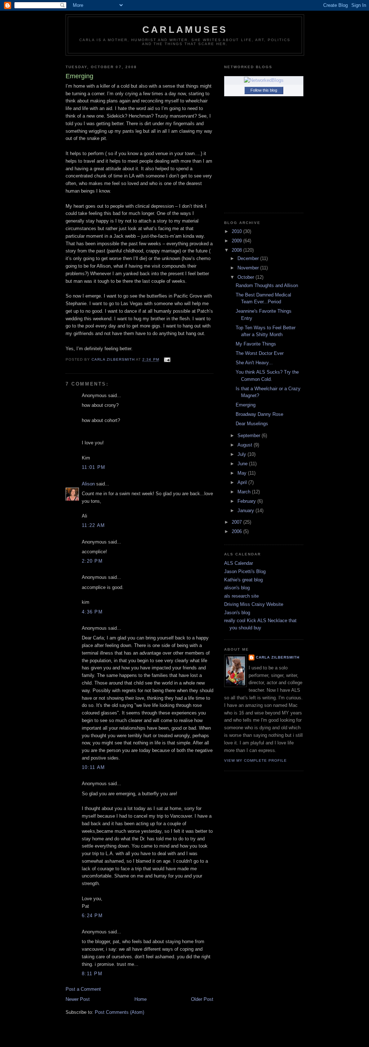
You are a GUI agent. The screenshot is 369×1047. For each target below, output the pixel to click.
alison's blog (237, 587)
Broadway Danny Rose (259, 414)
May (242, 473)
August (245, 445)
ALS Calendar (238, 563)
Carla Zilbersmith (277, 657)
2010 (237, 231)
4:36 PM (92, 612)
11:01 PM (93, 467)
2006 (237, 531)
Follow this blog (263, 90)
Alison (88, 484)
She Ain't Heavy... (254, 362)
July (242, 454)
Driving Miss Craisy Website (253, 604)
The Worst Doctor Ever (260, 353)
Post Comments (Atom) (119, 1012)
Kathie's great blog (243, 579)
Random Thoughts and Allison (267, 285)
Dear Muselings (252, 423)
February (247, 501)
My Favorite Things (256, 344)
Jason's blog (237, 612)
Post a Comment (83, 989)
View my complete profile (255, 760)
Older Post (202, 999)
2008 (237, 250)
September (249, 435)
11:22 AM (93, 525)
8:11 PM (92, 973)
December (248, 258)
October (246, 277)
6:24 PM (92, 915)
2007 (237, 522)
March (244, 491)
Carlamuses (184, 29)
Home (140, 999)
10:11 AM (93, 767)
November (248, 267)
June (243, 463)
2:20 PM (92, 561)
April (242, 482)
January (246, 510)
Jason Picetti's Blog (245, 571)
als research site (241, 596)
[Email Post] (167, 360)
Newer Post (78, 999)
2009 (237, 240)
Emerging (245, 405)
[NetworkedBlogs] (264, 80)
